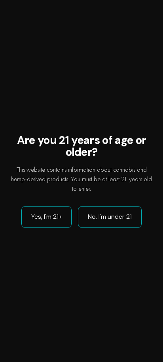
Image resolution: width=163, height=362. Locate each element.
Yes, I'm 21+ (46, 216)
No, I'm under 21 (110, 216)
